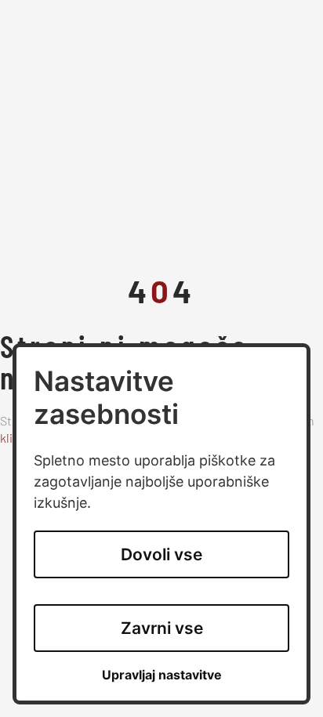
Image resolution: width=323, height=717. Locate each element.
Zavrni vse (162, 628)
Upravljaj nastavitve (162, 675)
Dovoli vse (161, 554)
